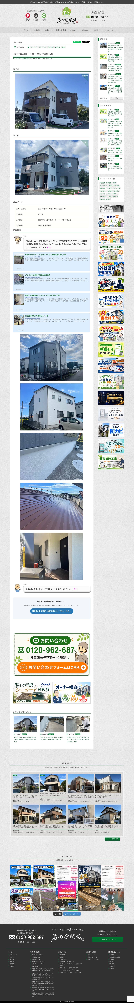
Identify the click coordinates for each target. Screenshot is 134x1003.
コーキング (34, 47)
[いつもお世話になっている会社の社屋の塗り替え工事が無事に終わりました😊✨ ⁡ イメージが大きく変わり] (67, 899)
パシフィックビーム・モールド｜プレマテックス (71, 964)
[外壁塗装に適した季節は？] (111, 253)
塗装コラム (85, 30)
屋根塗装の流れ (36, 959)
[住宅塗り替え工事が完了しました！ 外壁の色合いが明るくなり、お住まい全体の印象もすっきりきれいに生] (44, 876)
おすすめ (102, 194)
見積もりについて (92, 957)
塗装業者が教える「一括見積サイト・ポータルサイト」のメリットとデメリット (43, 974)
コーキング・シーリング (38, 961)
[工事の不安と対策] (111, 381)
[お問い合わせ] (52, 654)
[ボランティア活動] (111, 365)
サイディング (42, 47)
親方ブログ (13, 959)
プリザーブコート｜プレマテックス (69, 967)
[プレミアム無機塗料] (111, 398)
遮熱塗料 (102, 199)
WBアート (116, 194)
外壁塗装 (50, 47)
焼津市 (114, 183)
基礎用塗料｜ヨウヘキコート (67, 961)
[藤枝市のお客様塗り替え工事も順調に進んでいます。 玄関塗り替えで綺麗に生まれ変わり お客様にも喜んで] (112, 899)
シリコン (108, 194)
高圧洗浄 (115, 196)
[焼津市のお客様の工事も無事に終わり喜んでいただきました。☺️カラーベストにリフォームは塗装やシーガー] (44, 899)
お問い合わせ (13, 954)
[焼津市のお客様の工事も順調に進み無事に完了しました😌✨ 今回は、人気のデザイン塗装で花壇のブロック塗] (89, 899)
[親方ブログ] (111, 208)
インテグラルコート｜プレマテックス (70, 970)
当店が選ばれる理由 (114, 957)
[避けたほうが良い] (111, 285)
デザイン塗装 (63, 959)
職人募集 (111, 964)
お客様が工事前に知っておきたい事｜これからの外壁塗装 (43, 978)
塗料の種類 (62, 954)
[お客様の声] (111, 220)
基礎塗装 (102, 188)
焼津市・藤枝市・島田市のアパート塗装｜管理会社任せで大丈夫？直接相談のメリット (43, 970)
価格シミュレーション (93, 959)
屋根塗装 (57, 47)
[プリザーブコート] (111, 414)
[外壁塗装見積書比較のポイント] (111, 349)
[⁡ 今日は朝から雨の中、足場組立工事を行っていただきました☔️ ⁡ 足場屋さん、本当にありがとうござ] (89, 876)
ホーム (10, 952)
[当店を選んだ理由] (111, 237)
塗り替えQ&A (35, 966)
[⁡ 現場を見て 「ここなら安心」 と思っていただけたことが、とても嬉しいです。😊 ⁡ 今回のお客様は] (21, 876)
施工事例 (25, 58)
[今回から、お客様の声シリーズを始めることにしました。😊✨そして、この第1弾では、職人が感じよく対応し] (112, 876)
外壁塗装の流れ (36, 957)
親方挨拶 (111, 959)
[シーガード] (32, 693)
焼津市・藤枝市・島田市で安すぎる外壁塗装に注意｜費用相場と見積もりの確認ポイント (43, 994)
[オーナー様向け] (71, 693)
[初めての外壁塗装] (111, 269)
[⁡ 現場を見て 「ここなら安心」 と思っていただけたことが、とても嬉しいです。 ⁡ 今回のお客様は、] (67, 876)
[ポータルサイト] (111, 301)
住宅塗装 (116, 185)
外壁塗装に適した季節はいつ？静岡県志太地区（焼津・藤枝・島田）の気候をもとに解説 (43, 989)
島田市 (108, 199)
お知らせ (12, 957)
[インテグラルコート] (111, 446)
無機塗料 (110, 191)
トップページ (24, 30)
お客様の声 (97, 30)
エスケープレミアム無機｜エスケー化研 (70, 972)
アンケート (117, 188)
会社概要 (111, 954)
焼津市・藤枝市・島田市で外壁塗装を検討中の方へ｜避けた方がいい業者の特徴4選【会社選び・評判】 (43, 983)
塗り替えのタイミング (37, 954)
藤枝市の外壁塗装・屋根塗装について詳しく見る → (51, 611)
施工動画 (12, 966)
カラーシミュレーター (37, 964)
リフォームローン (92, 954)
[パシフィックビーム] (111, 430)
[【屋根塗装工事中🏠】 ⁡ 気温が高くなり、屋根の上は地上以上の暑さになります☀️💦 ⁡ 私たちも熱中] (21, 899)
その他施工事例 (113, 838)
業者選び (116, 191)
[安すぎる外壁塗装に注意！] (111, 333)
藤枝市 (63, 47)
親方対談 (111, 968)
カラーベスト (104, 196)
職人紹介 (111, 961)
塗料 (110, 196)
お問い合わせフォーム (109, 939)
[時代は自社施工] (111, 317)
